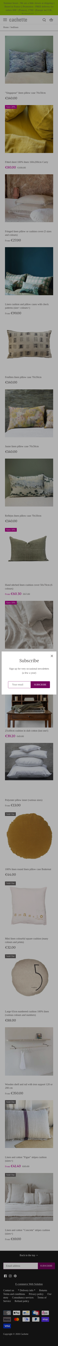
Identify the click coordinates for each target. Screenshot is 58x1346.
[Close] (51, 655)
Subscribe (40, 684)
